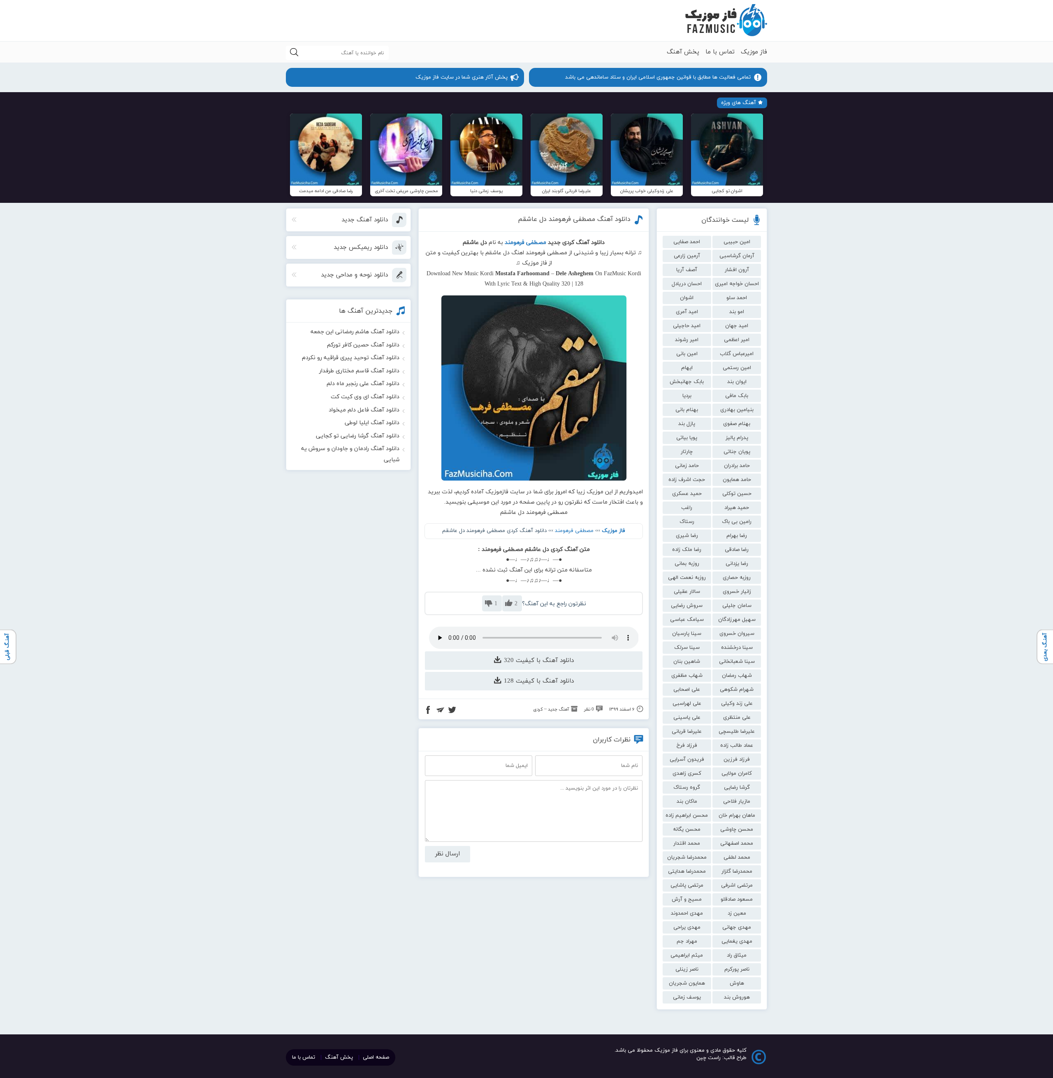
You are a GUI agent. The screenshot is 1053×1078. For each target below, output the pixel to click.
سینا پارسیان (686, 633)
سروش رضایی (687, 605)
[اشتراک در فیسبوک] (428, 710)
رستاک (687, 521)
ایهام (687, 368)
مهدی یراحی (686, 927)
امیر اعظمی (736, 340)
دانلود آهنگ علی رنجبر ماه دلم (363, 384)
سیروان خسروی (736, 633)
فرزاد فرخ (687, 745)
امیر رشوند (686, 340)
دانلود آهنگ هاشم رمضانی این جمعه (355, 332)
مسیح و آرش (687, 899)
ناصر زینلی (686, 969)
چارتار (687, 451)
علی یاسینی (686, 717)
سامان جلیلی (736, 605)
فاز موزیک (754, 52)
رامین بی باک (736, 521)
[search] (294, 53)
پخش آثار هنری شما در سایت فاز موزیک (461, 77)
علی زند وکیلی (737, 703)
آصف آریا (686, 270)
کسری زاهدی (687, 773)
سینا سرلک (687, 647)
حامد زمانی (687, 465)
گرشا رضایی (737, 787)
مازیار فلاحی (736, 801)
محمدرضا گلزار (736, 871)
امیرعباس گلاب (737, 354)
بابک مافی (736, 396)
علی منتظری (737, 717)
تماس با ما (720, 52)
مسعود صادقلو (737, 899)
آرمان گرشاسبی (736, 256)
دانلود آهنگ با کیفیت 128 (538, 681)
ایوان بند (737, 382)
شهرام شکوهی (737, 689)
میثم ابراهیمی (686, 955)
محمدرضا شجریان (687, 857)
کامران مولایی (736, 773)
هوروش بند (737, 997)
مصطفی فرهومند (574, 530)
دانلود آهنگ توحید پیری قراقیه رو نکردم (350, 358)
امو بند (736, 312)
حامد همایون (737, 479)
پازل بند (686, 423)
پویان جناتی (737, 451)
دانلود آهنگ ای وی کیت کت (365, 397)
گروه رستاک (686, 787)
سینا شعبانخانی (737, 661)
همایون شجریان (687, 983)
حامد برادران (737, 465)
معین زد (737, 913)
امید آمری (687, 312)
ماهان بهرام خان (737, 815)
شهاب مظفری (687, 675)
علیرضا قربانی (687, 731)
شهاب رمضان (737, 675)
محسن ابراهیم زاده (687, 815)
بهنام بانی (686, 410)
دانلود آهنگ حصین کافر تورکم (363, 345)
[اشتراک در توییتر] (452, 710)
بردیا (686, 396)
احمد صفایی (686, 242)
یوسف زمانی (687, 997)
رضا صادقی (737, 549)
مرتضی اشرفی (737, 885)
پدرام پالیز (737, 437)
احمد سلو (736, 298)
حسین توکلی (736, 493)
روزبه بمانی (687, 563)
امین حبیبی (737, 242)
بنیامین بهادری (737, 410)
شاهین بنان (686, 661)
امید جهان (736, 326)
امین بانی (687, 354)
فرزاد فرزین (737, 759)
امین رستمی (737, 368)
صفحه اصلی (376, 1057)
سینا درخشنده (737, 647)
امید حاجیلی (686, 326)
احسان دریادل (687, 284)
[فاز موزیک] (726, 20)
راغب (686, 507)
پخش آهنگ (683, 52)
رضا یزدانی (737, 563)
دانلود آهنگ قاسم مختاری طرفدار (359, 371)
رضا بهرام (736, 535)
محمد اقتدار (686, 843)
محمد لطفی (737, 857)
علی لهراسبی (687, 703)
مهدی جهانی (736, 927)
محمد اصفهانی (736, 843)
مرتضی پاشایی (686, 885)
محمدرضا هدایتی (687, 871)
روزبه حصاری (737, 577)
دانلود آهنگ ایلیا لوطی (372, 423)
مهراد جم (687, 941)
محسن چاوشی (736, 829)
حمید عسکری (687, 493)
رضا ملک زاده (686, 549)
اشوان (686, 298)
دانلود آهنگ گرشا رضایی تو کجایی (357, 436)
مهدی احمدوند (687, 913)
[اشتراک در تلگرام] (440, 710)
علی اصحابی (686, 689)
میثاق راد (737, 955)
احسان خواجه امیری (737, 284)
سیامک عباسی (687, 619)
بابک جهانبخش (687, 382)
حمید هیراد (736, 507)
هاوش (737, 983)
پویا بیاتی (686, 437)
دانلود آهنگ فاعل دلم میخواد (364, 410)
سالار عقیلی (687, 591)
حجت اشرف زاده (686, 479)
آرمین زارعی (687, 256)
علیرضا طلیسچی (737, 731)
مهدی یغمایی (736, 941)
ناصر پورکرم (736, 969)
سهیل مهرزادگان (737, 619)
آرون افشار (737, 270)
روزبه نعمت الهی (687, 577)
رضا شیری (687, 535)
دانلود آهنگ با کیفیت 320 (538, 660)
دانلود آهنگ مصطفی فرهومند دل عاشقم (574, 219)
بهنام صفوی (736, 423)
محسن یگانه (686, 829)
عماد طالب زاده (736, 745)
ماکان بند (687, 801)
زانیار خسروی (737, 591)
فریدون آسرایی (687, 759)
